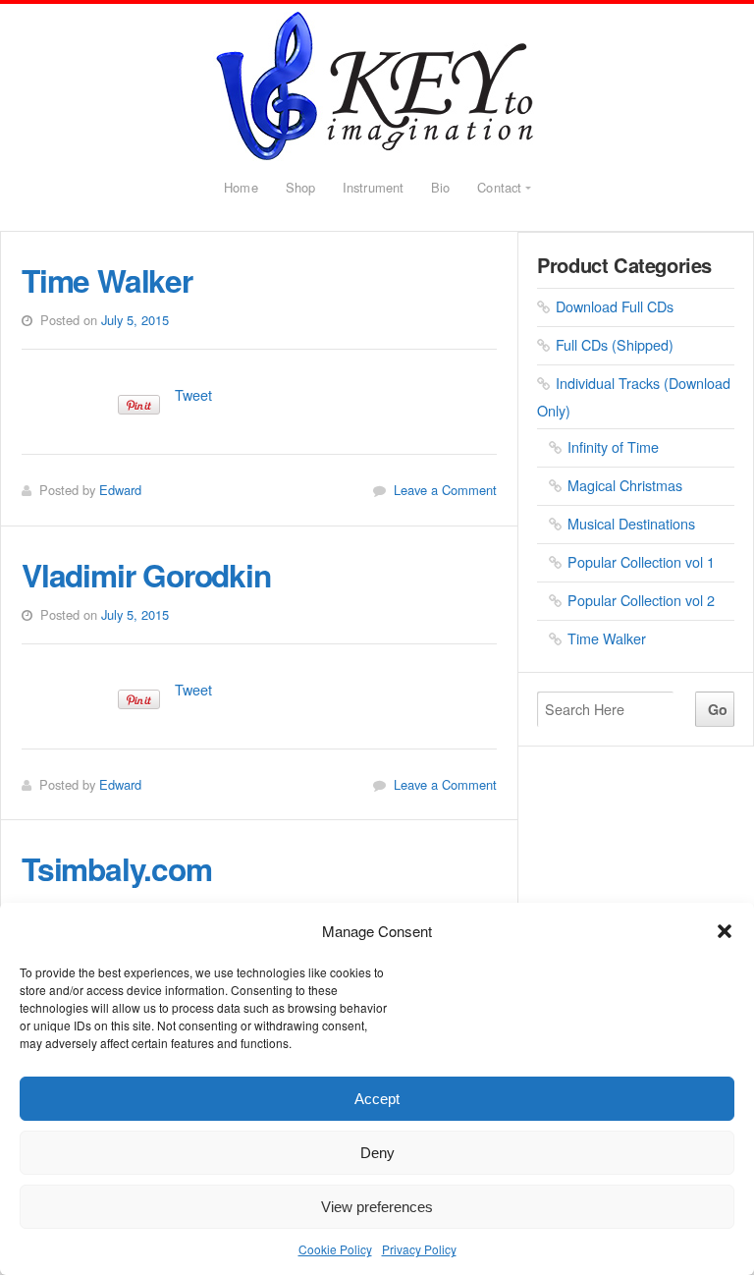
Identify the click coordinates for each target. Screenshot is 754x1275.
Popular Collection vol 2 (641, 599)
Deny (377, 1152)
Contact (499, 187)
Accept (377, 1098)
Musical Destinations (631, 523)
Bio (440, 187)
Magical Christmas (624, 484)
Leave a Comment (445, 489)
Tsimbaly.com (117, 868)
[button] (724, 931)
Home (240, 187)
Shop (300, 187)
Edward (120, 489)
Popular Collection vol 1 (641, 561)
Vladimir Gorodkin (377, 86)
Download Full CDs (614, 306)
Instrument (373, 187)
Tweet (193, 394)
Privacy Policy (419, 1249)
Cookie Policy (335, 1249)
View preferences (377, 1206)
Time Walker (107, 280)
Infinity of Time (613, 446)
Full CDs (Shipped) (614, 344)
